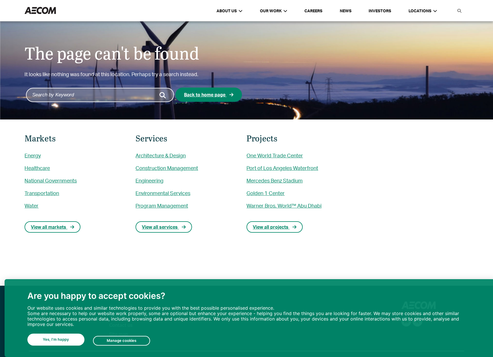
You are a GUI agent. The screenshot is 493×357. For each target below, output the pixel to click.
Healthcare (37, 168)
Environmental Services (163, 193)
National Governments (51, 180)
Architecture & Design (161, 155)
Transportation (42, 193)
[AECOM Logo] (40, 10)
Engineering (149, 180)
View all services (160, 227)
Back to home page (205, 95)
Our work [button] (271, 10)
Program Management (162, 205)
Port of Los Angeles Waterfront (282, 168)
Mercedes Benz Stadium (274, 180)
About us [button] (227, 10)
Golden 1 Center (265, 193)
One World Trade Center (274, 155)
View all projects (271, 227)
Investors (380, 10)
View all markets (49, 227)
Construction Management (167, 168)
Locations (420, 10)
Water (32, 205)
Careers (313, 10)
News (345, 10)
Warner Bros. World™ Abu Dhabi (284, 205)
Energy (33, 155)
